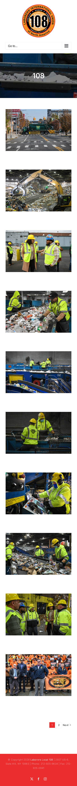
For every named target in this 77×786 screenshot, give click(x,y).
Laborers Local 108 (41, 759)
